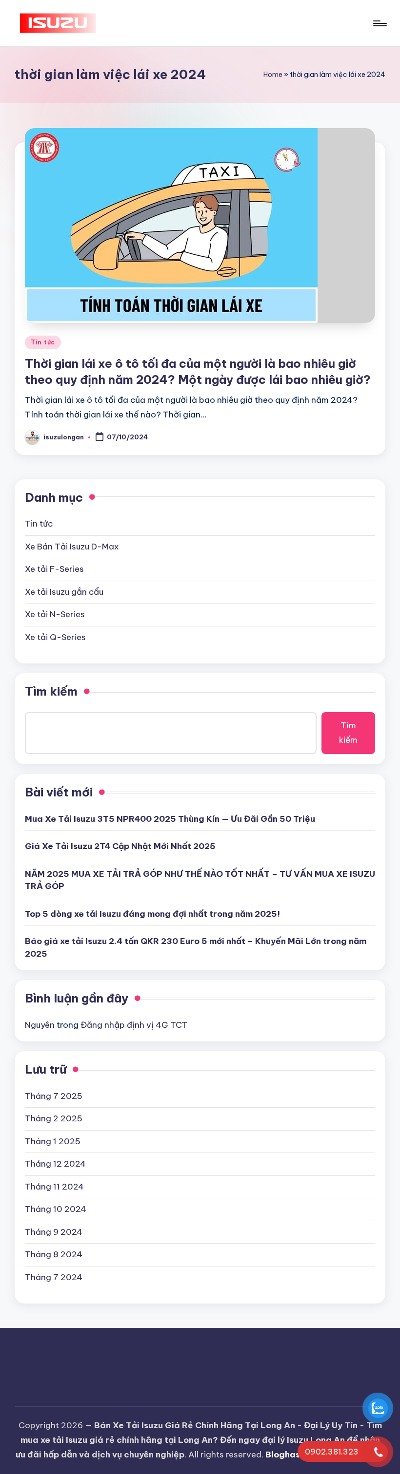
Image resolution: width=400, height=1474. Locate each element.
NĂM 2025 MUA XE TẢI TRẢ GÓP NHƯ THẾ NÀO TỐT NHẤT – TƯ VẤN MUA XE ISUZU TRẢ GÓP (200, 880)
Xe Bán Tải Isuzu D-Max (72, 546)
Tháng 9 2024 (53, 1232)
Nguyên (40, 1025)
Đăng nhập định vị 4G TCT (133, 1025)
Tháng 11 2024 (54, 1186)
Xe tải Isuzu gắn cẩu (64, 591)
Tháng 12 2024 (55, 1163)
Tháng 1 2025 (52, 1141)
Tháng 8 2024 (53, 1254)
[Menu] (379, 23)
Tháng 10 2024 (55, 1209)
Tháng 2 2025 (53, 1118)
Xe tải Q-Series (55, 637)
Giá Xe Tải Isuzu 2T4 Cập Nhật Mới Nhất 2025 (120, 846)
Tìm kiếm (51, 691)
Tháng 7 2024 (53, 1277)
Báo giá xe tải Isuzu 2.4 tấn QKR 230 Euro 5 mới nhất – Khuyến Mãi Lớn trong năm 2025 (195, 947)
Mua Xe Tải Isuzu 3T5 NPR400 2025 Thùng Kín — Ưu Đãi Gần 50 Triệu (170, 818)
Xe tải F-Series (54, 569)
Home (272, 74)
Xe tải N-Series (55, 614)
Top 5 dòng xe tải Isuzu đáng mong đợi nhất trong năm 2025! (152, 913)
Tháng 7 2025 (53, 1096)
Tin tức (43, 342)
